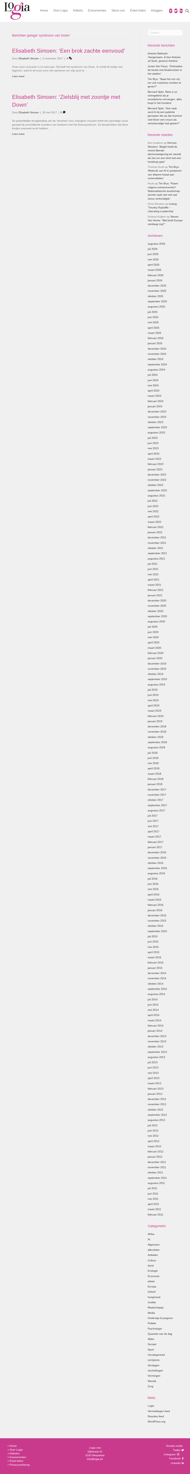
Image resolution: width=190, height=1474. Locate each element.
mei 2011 (153, 1198)
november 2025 (157, 290)
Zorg (150, 1386)
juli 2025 (153, 311)
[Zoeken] (185, 11)
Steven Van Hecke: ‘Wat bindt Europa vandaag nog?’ (165, 220)
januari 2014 (155, 1030)
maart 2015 (154, 957)
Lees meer (18, 76)
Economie (153, 1276)
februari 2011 (155, 1214)
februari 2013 (155, 1088)
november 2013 (157, 1041)
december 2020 (157, 600)
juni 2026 (153, 254)
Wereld (152, 1381)
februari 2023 (155, 464)
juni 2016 (153, 883)
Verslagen (153, 1365)
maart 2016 (154, 899)
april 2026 (153, 264)
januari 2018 (155, 784)
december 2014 (157, 973)
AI (149, 1239)
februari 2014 (155, 1025)
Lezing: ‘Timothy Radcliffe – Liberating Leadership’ (162, 207)
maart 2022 (154, 521)
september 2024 (157, 364)
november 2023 (157, 416)
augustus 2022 (156, 495)
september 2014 (157, 988)
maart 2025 (154, 332)
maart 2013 (154, 1083)
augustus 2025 (156, 306)
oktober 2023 (155, 422)
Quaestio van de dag (160, 1333)
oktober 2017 (155, 799)
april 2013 (153, 1078)
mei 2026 (153, 259)
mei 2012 (153, 1135)
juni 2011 (153, 1193)
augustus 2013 (156, 1057)
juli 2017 (153, 815)
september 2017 (157, 805)
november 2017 (157, 794)
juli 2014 (153, 999)
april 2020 (153, 642)
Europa (152, 1286)
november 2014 (157, 978)
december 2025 (157, 285)
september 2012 (157, 1114)
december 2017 (157, 789)
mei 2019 (153, 700)
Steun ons (118, 10)
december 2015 (157, 915)
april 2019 (153, 705)
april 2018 (153, 768)
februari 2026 (155, 275)
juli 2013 (153, 1062)
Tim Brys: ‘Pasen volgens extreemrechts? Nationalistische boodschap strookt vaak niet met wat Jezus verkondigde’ (164, 191)
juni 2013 (153, 1067)
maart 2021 (154, 584)
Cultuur (152, 1260)
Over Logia (60, 10)
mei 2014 (153, 1009)
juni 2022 (153, 506)
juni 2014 (153, 1004)
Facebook (174, 1458)
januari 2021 (155, 595)
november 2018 (157, 731)
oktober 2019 (155, 673)
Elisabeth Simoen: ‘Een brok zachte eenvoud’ (68, 51)
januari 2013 (155, 1093)
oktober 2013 (155, 1046)
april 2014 (153, 1015)
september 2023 (157, 427)
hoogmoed (154, 1297)
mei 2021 (153, 574)
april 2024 (153, 390)
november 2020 (157, 605)
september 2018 (157, 742)
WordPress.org (156, 1421)
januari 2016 (155, 910)
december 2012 (157, 1099)
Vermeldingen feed (159, 1411)
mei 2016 (153, 889)
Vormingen (154, 1375)
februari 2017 (155, 841)
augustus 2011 (156, 1183)
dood (151, 1265)
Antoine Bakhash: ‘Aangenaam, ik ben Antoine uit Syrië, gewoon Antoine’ (164, 57)
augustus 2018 (156, 747)
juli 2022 (153, 500)
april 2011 (153, 1203)
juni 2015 (153, 941)
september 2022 (157, 490)
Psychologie (155, 1328)
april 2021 (153, 579)
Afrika (151, 1234)
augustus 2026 (156, 243)
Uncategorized (156, 1354)
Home (44, 10)
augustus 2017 (156, 810)
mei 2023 (153, 448)
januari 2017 (155, 847)
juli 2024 (153, 374)
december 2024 (157, 348)
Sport (151, 1349)
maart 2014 (154, 1020)
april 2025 (153, 327)
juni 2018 (153, 757)
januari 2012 (155, 1156)
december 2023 (157, 411)
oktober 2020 (155, 611)
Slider (151, 1339)
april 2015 (153, 952)
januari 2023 (155, 469)
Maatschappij (155, 1307)
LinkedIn (175, 1463)
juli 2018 (153, 752)
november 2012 (157, 1104)
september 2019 (157, 679)
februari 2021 (155, 589)
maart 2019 (154, 710)
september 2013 (157, 1051)
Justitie (152, 1302)
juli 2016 (153, 878)
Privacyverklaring (20, 1464)
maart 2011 (154, 1209)
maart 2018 (154, 773)
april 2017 (153, 831)
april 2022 (153, 516)
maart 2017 (154, 836)
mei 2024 (153, 385)
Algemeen (154, 1244)
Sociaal (152, 1344)
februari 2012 (155, 1151)
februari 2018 (155, 778)
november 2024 (157, 353)
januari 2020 (155, 658)
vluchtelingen (155, 1370)
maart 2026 (154, 269)
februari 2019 (155, 716)
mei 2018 (153, 763)
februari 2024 (155, 401)
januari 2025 (155, 343)
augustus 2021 (156, 558)
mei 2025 (153, 322)
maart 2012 (154, 1146)
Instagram (170, 1454)
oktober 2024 (155, 359)
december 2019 (157, 663)
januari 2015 (155, 967)
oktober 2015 (155, 925)
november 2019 (157, 668)
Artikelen (153, 1254)
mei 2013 (153, 1072)
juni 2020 (153, 632)
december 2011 (157, 1162)
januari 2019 (155, 721)
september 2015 (157, 931)
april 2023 (153, 453)
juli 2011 (152, 1188)
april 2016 (153, 894)
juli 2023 (153, 437)
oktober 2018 (155, 737)
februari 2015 (155, 962)
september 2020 (157, 616)
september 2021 (157, 553)
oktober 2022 (155, 484)
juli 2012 (153, 1125)
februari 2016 (155, 904)
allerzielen (154, 1249)
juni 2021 (153, 568)
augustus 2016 (156, 873)
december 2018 (157, 726)
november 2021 (157, 542)
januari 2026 (155, 280)
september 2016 (157, 868)
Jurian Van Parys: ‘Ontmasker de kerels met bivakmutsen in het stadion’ (165, 70)
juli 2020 (153, 626)
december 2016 (157, 852)
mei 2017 (153, 826)
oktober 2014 (155, 983)
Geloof (151, 1291)
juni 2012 (153, 1130)
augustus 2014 (156, 994)
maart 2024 (154, 395)
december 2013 (157, 1036)
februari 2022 (155, 527)
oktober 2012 (155, 1109)
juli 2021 (153, 563)
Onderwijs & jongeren (160, 1318)
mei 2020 (153, 637)
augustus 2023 (156, 432)
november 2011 (157, 1167)
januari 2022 (155, 532)
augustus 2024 (156, 369)
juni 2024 (153, 380)
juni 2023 (153, 443)
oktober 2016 (155, 862)
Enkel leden (138, 10)
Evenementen (97, 10)
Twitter (176, 1450)
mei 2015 (153, 946)
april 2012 (153, 1141)
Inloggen (157, 10)
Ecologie (153, 1270)
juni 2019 (153, 694)
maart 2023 (154, 458)
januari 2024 (155, 406)
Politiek (152, 1323)
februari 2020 (155, 653)
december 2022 (157, 474)
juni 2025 (153, 317)
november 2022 (157, 479)
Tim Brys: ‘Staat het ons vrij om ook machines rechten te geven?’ (164, 83)
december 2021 (157, 537)
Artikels (78, 10)
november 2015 (157, 920)
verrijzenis (154, 1359)
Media (151, 1312)
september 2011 (157, 1177)
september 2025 (157, 301)
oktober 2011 (155, 1172)
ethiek (151, 1281)
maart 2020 (154, 647)
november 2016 (157, 857)
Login (151, 1405)
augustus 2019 (156, 684)
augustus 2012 (156, 1119)
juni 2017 (153, 820)
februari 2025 (155, 338)
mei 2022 (153, 511)
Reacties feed (156, 1416)
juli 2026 (153, 248)
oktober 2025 (155, 296)
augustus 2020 (156, 621)
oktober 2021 (155, 548)
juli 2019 (153, 689)
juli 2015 (153, 936)
